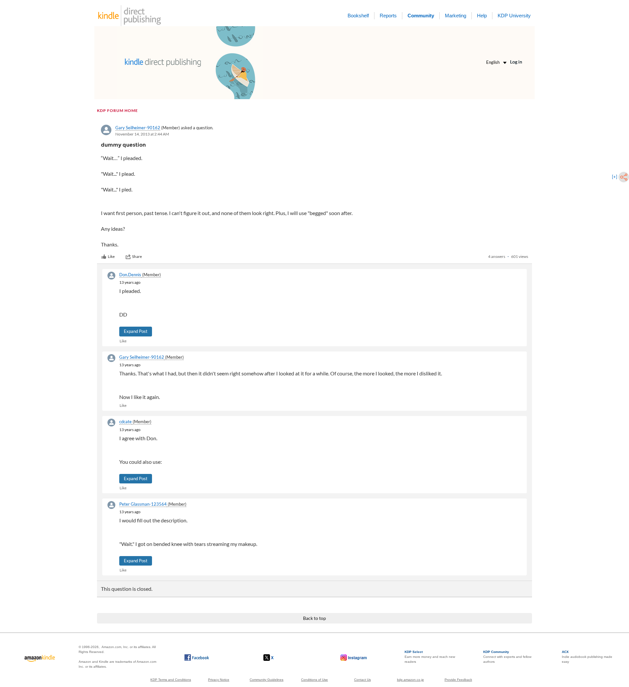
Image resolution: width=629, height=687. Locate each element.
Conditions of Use (314, 679)
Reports (388, 15)
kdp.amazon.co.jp (410, 679)
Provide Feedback (458, 679)
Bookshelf (358, 15)
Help (482, 15)
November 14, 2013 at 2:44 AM (142, 134)
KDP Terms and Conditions (170, 679)
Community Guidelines (266, 679)
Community (421, 15)
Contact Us (362, 679)
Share (137, 256)
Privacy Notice (218, 679)
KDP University (514, 15)
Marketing (455, 15)
